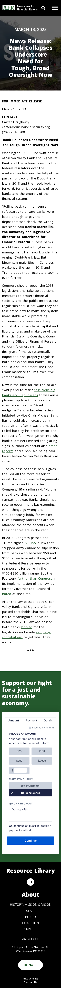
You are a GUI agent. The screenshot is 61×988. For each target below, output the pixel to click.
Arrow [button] (30, 882)
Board (30, 917)
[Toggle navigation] (55, 8)
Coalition (30, 923)
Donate (30, 965)
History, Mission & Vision (30, 904)
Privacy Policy (30, 978)
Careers (30, 929)
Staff (30, 910)
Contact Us (30, 982)
